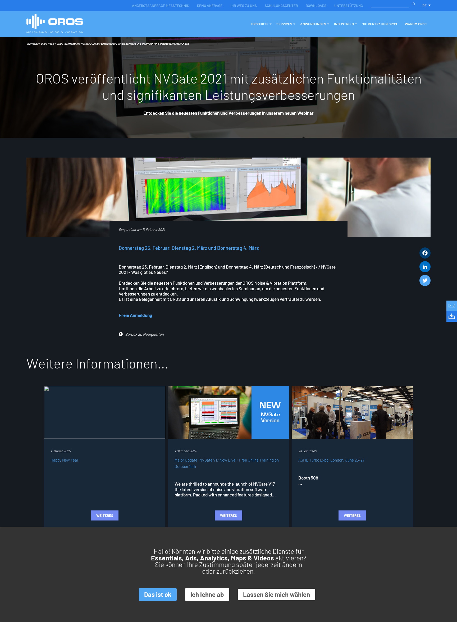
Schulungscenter (281, 5)
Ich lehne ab (207, 594)
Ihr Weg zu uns (243, 5)
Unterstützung (348, 5)
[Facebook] (425, 253)
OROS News (47, 43)
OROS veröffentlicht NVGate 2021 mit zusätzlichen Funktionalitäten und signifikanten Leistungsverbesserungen (123, 43)
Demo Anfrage (209, 5)
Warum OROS (416, 24)
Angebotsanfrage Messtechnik (160, 5)
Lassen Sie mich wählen (276, 594)
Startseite (32, 43)
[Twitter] (425, 280)
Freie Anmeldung (135, 315)
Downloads (316, 5)
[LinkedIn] (425, 266)
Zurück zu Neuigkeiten (144, 334)
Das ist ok (157, 594)
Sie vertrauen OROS (379, 24)
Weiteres (104, 515)
